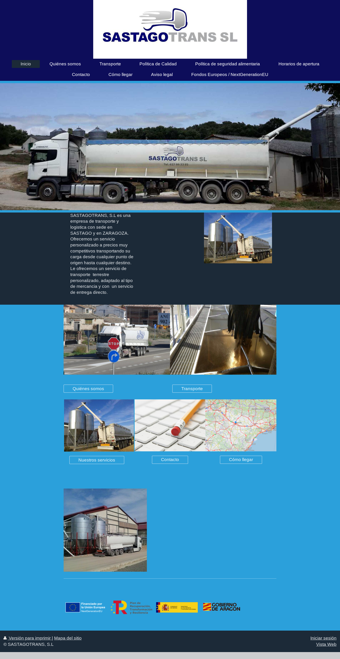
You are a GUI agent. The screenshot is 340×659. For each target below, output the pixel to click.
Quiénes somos (88, 388)
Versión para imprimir (30, 638)
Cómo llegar (241, 459)
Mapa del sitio (68, 638)
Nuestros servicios (96, 460)
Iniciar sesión (323, 638)
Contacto (170, 459)
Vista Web (326, 644)
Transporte (192, 388)
